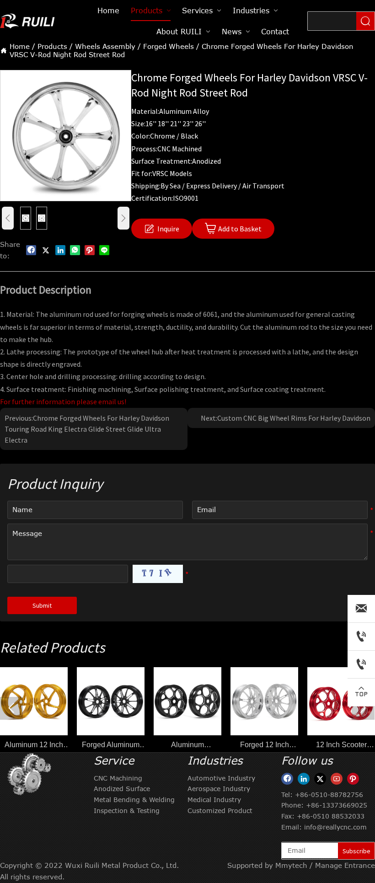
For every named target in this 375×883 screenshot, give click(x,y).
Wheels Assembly (105, 46)
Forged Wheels (168, 46)
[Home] (28, 21)
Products (52, 46)
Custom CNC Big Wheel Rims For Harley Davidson (293, 418)
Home (20, 46)
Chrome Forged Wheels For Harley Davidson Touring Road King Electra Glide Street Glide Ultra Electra (87, 428)
